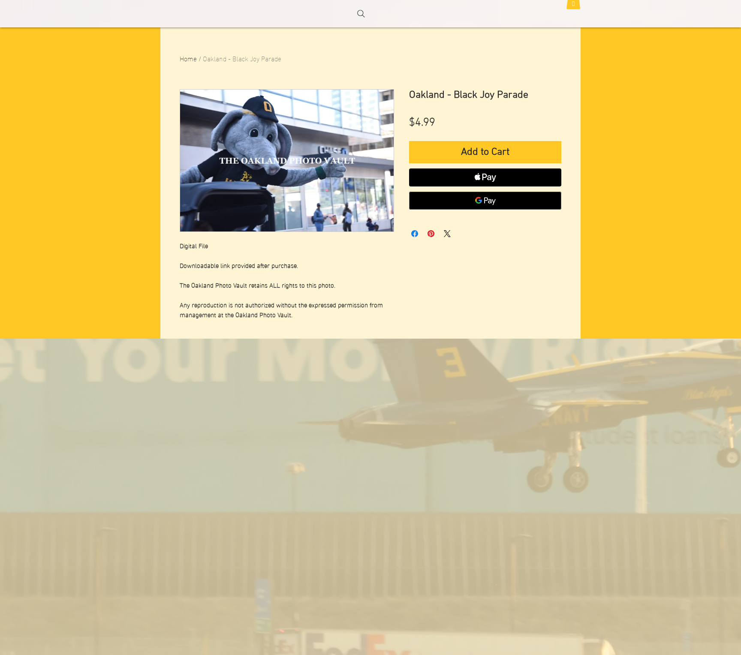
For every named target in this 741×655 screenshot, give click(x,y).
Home (188, 58)
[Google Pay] (485, 201)
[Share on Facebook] (415, 233)
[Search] (361, 14)
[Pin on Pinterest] (431, 233)
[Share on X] (447, 233)
